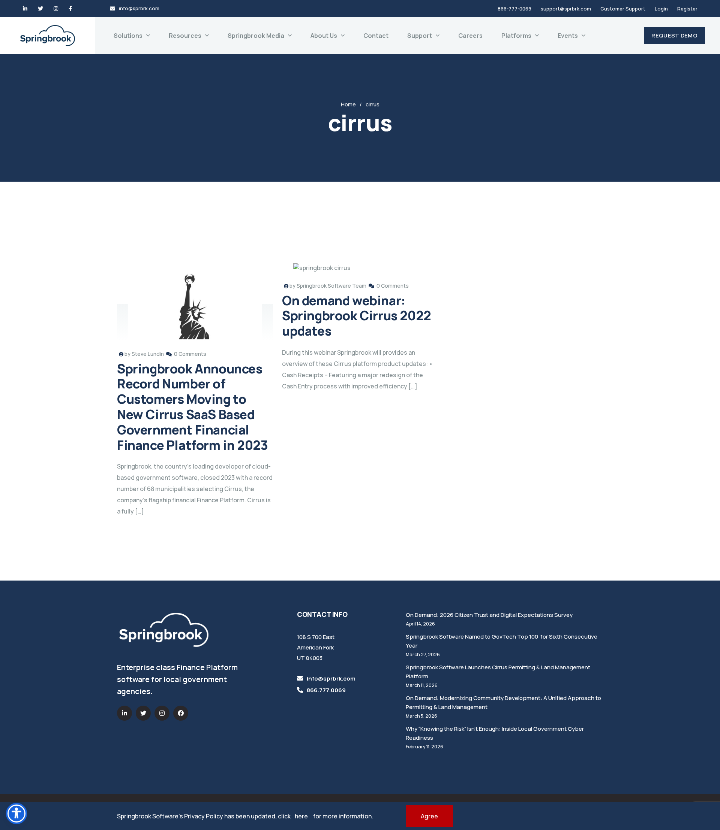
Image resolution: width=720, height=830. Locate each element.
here (302, 816)
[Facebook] (70, 8)
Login (661, 8)
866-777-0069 (514, 8)
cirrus (373, 104)
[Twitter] (40, 8)
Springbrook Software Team (331, 285)
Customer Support (622, 8)
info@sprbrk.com (139, 8)
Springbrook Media (256, 35)
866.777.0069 (326, 690)
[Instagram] (56, 8)
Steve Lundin (148, 353)
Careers (470, 35)
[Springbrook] (47, 35)
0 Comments (190, 353)
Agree (429, 816)
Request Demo (674, 35)
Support (419, 35)
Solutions (128, 35)
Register (687, 8)
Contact (375, 35)
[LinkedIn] (25, 8)
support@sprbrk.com (566, 8)
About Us (323, 35)
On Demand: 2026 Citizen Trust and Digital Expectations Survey (489, 615)
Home (348, 104)
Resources (185, 35)
